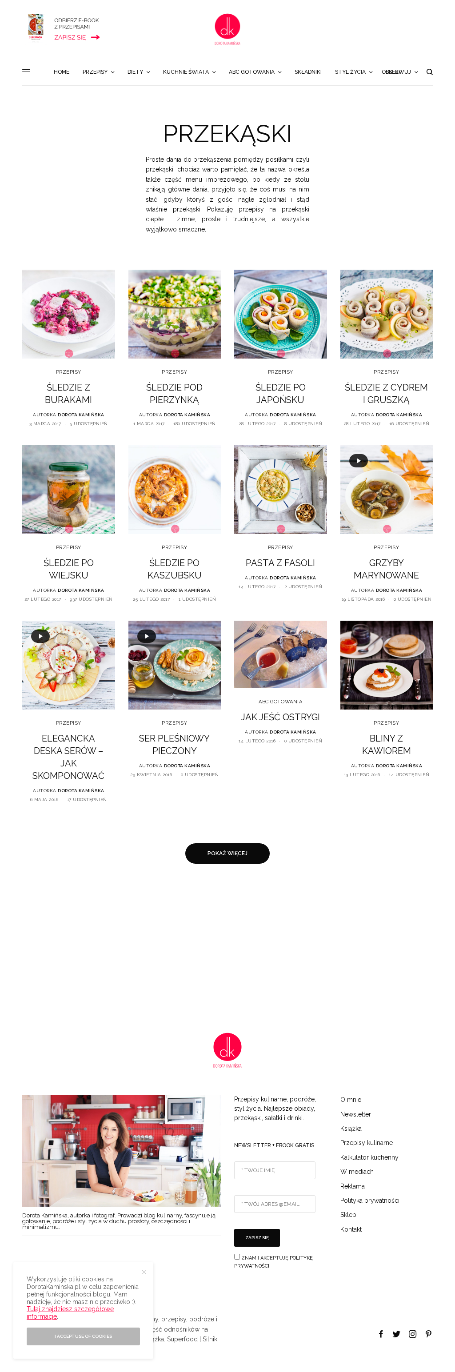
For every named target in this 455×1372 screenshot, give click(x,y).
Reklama (352, 1186)
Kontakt (351, 1229)
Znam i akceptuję (273, 1262)
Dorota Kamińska (81, 414)
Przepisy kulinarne (366, 1142)
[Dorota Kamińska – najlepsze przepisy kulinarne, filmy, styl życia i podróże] (227, 29)
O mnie (350, 1099)
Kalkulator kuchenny (369, 1157)
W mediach (357, 1171)
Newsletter (355, 1114)
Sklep (348, 1214)
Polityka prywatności (369, 1200)
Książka (351, 1128)
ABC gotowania (280, 702)
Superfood (182, 1339)
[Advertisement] (227, 948)
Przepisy (68, 372)
